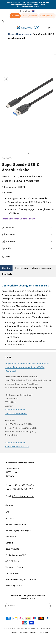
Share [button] (7, 257)
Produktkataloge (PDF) (16, 555)
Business (15, 16)
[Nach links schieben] (22, 153)
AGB (7, 512)
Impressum (10, 536)
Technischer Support (14, 567)
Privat (29, 16)
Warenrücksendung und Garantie (20, 579)
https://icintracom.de (15, 409)
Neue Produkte (12, 549)
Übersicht (6, 268)
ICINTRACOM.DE (16, 628)
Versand (33, 632)
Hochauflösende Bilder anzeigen (19, 219)
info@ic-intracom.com (16, 413)
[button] (3, 22)
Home (11, 34)
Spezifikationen (21, 268)
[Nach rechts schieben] (34, 153)
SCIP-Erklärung (12, 561)
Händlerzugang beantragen (18, 530)
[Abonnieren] (47, 606)
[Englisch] (33, 11)
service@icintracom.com (17, 446)
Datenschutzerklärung (15, 524)
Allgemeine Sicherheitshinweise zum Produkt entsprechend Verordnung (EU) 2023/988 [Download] (27, 367)
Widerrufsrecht (46, 628)
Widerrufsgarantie (13, 586)
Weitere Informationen (41, 268)
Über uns (9, 518)
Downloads (7, 274)
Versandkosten (12, 573)
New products (23, 34)
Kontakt (9, 543)
